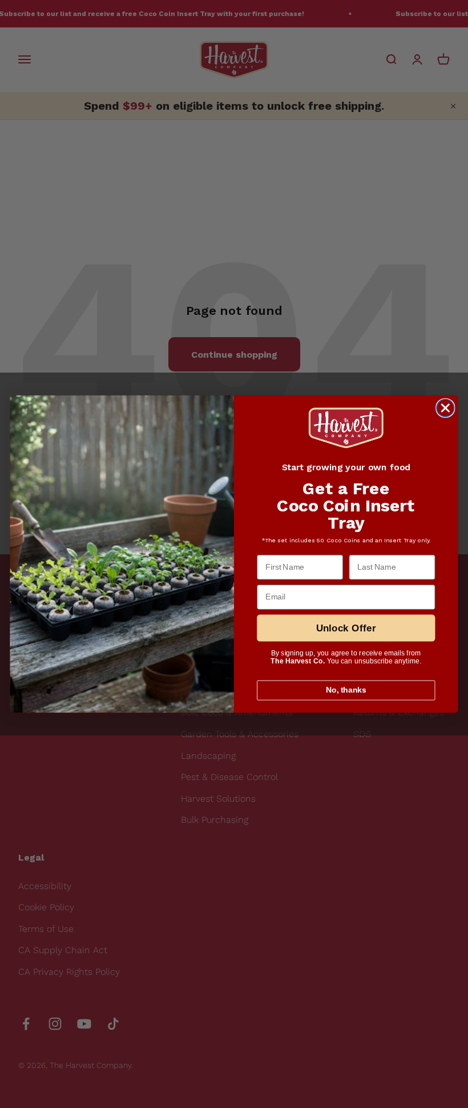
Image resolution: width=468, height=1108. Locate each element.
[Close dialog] (445, 408)
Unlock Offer (346, 627)
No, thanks (346, 690)
